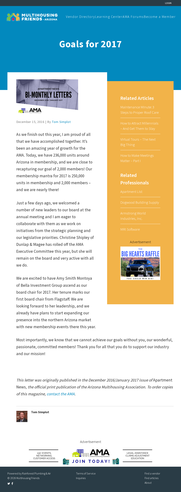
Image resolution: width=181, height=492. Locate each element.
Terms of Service (86, 473)
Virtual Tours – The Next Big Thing (138, 142)
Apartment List (131, 191)
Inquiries (81, 478)
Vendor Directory (80, 16)
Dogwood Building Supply (139, 202)
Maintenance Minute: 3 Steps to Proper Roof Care (139, 110)
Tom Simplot (61, 122)
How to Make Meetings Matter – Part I (137, 158)
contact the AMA (61, 393)
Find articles (151, 478)
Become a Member (160, 16)
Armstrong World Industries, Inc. (133, 216)
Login (168, 3)
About (148, 482)
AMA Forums (133, 16)
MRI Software (130, 229)
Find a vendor (152, 473)
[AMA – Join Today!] (90, 455)
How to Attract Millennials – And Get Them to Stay (139, 126)
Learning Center (108, 16)
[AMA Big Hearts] (140, 263)
